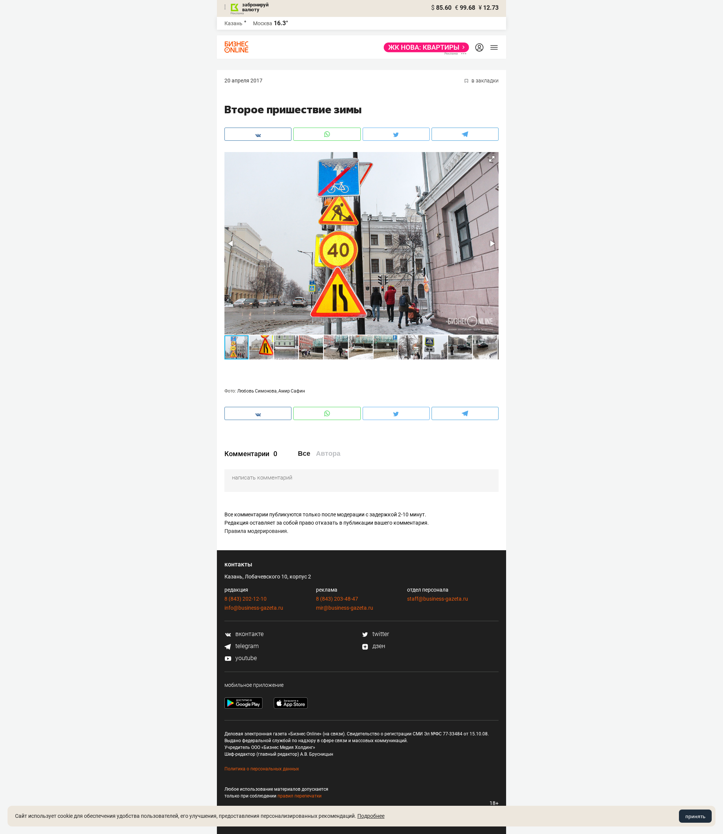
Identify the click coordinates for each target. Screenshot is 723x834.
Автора (328, 453)
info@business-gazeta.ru (253, 608)
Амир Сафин (291, 391)
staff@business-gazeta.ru (437, 599)
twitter (380, 634)
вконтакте (249, 634)
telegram (246, 646)
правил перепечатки (300, 796)
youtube (245, 658)
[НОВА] (424, 47)
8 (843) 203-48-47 (337, 599)
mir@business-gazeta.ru (344, 608)
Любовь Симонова (257, 391)
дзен (378, 646)
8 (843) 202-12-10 (245, 599)
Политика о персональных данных (261, 769)
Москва (262, 23)
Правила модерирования (255, 531)
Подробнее (370, 816)
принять (695, 816)
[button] (492, 159)
